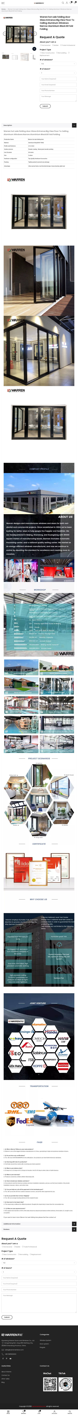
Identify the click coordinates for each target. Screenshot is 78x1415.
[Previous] (5, 34)
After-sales (5, 1379)
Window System (45, 1340)
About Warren (6, 1372)
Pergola (42, 1347)
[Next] (35, 34)
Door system (44, 1344)
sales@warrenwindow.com (14, 1350)
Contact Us (6, 1375)
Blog (3, 1382)
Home (4, 9)
